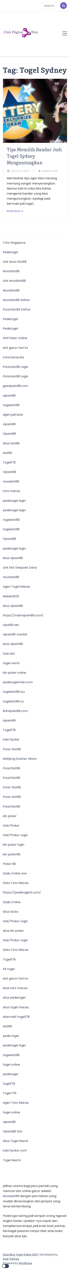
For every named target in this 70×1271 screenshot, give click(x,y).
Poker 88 (9, 864)
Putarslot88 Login (15, 367)
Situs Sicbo (10, 912)
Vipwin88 (9, 434)
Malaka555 (11, 596)
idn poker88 (11, 854)
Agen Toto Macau (16, 1103)
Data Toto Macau (15, 883)
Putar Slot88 (12, 749)
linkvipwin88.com (15, 711)
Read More (13, 211)
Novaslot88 (11, 1196)
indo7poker (11, 739)
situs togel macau (16, 1007)
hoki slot (9, 653)
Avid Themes (11, 1259)
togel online (11, 1064)
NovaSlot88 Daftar (16, 300)
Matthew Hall (49, 171)
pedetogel (10, 1074)
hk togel (9, 969)
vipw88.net (11, 625)
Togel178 (9, 462)
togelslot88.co (13, 701)
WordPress (25, 1263)
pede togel (11, 1036)
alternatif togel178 (16, 1017)
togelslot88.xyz (14, 692)
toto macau (11, 491)
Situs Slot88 (11, 443)
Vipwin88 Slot (12, 1131)
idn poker (10, 816)
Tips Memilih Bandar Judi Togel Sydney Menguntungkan (34, 156)
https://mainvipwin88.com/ (23, 615)
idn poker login (13, 844)
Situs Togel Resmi (15, 1141)
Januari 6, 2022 (20, 171)
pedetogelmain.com (18, 682)
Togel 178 (9, 1093)
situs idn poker (13, 931)
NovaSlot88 (11, 271)
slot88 (7, 453)
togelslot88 (11, 405)
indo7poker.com (15, 1150)
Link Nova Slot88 (15, 262)
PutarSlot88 (11, 768)
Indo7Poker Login (15, 835)
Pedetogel (10, 252)
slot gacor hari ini (15, 348)
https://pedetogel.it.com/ (22, 892)
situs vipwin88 (13, 558)
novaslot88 (11, 481)
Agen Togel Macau (16, 586)
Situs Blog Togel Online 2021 (20, 1254)
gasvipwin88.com (15, 386)
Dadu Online (12, 902)
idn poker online (14, 673)
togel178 (9, 1083)
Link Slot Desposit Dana (20, 567)
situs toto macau (15, 988)
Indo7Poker (11, 825)
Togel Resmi (12, 1160)
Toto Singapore (14, 242)
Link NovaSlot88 (14, 281)
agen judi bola (13, 414)
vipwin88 (9, 395)
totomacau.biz (13, 357)
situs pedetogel (14, 997)
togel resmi (11, 663)
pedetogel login (14, 501)
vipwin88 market (15, 634)
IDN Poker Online (15, 338)
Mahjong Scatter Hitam (20, 759)
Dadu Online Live (15, 873)
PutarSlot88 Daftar (17, 309)
